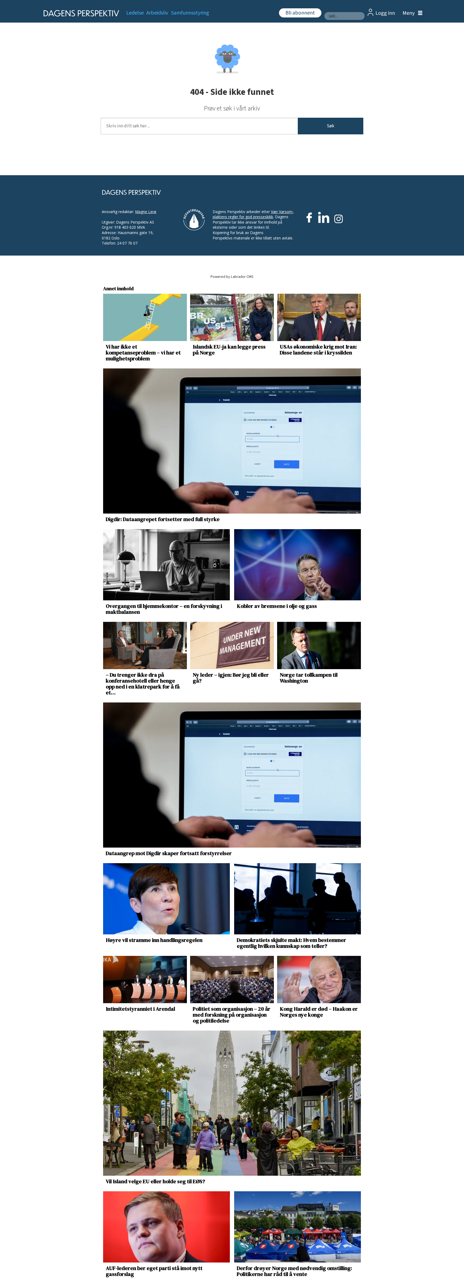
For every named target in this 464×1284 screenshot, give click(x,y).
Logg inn (385, 13)
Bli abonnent (300, 13)
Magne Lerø (145, 211)
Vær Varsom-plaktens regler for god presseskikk (253, 214)
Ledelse (135, 13)
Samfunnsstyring (190, 13)
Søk (330, 126)
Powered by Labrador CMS (232, 276)
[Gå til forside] (80, 13)
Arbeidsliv (157, 13)
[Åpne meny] (411, 13)
